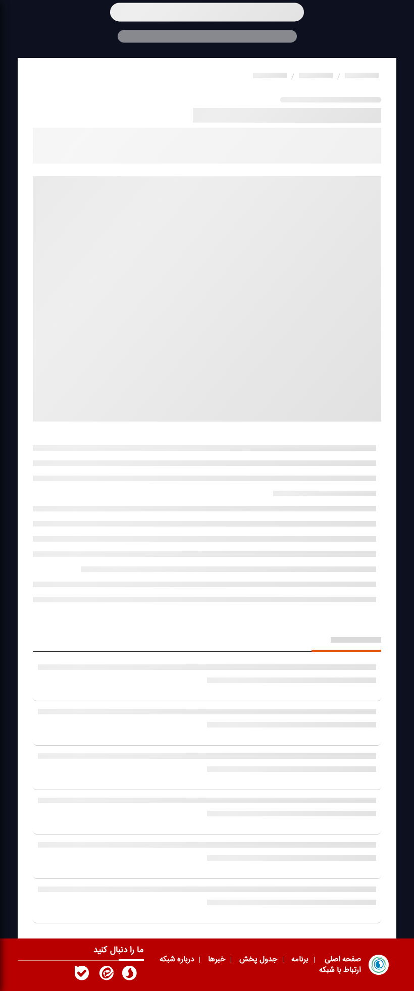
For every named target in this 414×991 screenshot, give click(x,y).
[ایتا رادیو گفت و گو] (105, 975)
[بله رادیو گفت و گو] (81, 975)
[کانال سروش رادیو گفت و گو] (129, 975)
